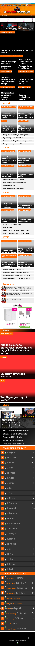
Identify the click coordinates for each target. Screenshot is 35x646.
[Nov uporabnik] (31, 1)
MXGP (6, 330)
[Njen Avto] (29, 5)
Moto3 (6, 147)
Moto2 (6, 192)
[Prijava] (27, 1)
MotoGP (6, 103)
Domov (4, 15)
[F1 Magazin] (9, 5)
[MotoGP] (23, 5)
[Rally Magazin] (15, 5)
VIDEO (5, 405)
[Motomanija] (19, 5)
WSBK (6, 237)
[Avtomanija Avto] (3, 5)
